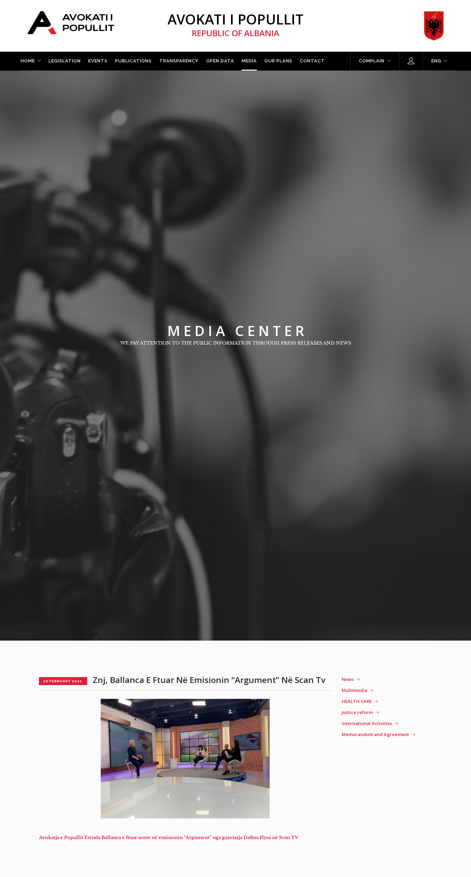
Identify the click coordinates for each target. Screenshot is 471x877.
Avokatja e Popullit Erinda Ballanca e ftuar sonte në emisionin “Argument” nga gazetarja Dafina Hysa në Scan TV (168, 837)
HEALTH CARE (357, 701)
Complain (371, 60)
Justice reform (357, 712)
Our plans (278, 60)
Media (249, 60)
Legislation (65, 60)
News (348, 679)
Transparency (179, 60)
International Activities (367, 723)
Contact (312, 60)
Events (98, 60)
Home (28, 60)
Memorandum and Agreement (375, 734)
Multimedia (354, 690)
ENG (436, 60)
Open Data (220, 60)
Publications (133, 60)
